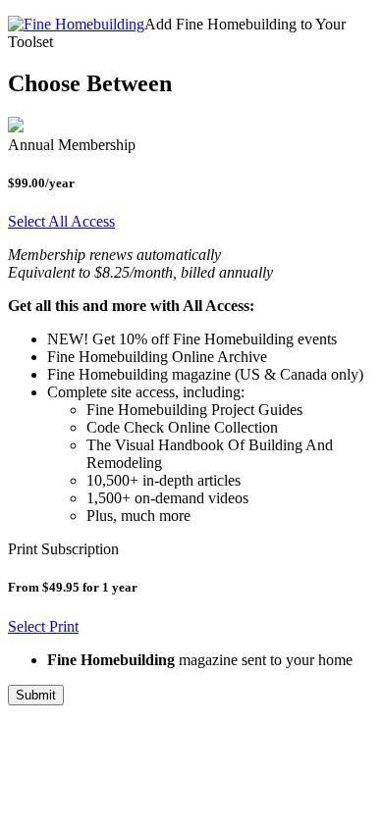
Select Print (43, 626)
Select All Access (61, 221)
